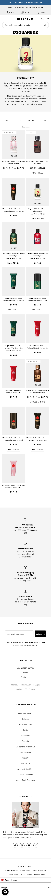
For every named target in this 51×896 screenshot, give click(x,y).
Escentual (14, 870)
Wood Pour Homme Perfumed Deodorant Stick (13, 439)
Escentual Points (25, 752)
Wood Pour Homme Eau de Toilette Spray (37, 391)
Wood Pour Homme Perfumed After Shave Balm (37, 439)
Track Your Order (26, 724)
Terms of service (26, 874)
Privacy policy (25, 870)
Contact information (39, 870)
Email (25, 673)
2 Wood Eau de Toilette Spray (37, 210)
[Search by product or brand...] (45, 25)
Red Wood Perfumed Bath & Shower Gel (37, 347)
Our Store (25, 763)
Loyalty (27, 12)
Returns (25, 719)
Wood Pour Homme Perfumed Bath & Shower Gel (13, 210)
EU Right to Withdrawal (25, 747)
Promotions (25, 736)
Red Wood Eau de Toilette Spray (37, 255)
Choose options (37, 402)
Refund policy (13, 874)
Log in (11, 12)
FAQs (25, 730)
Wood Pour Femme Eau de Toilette (13, 162)
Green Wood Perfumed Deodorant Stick (37, 299)
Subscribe (40, 634)
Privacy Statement (25, 775)
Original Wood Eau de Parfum (37, 162)
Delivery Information (25, 713)
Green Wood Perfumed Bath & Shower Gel (13, 299)
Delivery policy (39, 874)
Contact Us (25, 677)
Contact (43, 12)
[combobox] (25, 25)
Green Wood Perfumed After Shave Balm (13, 347)
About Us (25, 758)
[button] (3, 18)
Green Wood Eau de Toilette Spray (13, 255)
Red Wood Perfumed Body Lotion (13, 391)
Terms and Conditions (26, 769)
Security (25, 741)
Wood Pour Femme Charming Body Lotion (13, 486)
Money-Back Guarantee (25, 780)
